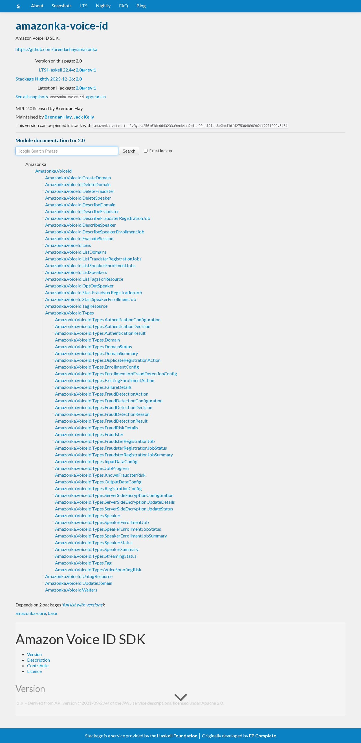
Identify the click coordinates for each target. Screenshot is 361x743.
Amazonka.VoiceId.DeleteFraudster (79, 191)
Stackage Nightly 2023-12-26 (45, 78)
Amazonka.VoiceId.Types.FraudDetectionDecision (103, 407)
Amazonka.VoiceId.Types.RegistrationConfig (98, 488)
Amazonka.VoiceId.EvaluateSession (79, 238)
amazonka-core (31, 613)
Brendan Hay (58, 116)
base (52, 613)
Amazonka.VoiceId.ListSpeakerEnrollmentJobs (90, 265)
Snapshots (62, 5)
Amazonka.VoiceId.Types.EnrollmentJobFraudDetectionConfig (116, 373)
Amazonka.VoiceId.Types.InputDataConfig (96, 461)
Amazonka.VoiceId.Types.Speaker (87, 515)
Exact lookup (160, 150)
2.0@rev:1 (86, 69)
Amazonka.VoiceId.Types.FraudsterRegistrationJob (105, 441)
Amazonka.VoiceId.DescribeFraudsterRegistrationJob (97, 218)
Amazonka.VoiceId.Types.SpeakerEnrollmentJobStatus (108, 529)
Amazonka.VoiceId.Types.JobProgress (92, 468)
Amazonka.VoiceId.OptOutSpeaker (79, 285)
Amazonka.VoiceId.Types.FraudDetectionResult (101, 420)
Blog (141, 5)
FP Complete (262, 735)
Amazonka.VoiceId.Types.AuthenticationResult (100, 333)
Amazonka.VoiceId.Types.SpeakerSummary (96, 549)
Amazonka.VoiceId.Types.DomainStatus (93, 346)
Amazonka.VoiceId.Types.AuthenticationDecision (102, 326)
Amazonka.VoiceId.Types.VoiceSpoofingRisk (98, 569)
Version (34, 654)
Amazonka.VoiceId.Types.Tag (83, 562)
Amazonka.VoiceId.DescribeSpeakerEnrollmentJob (94, 231)
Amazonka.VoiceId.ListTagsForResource (84, 279)
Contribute (38, 665)
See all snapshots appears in (61, 96)
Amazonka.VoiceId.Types (69, 312)
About (37, 5)
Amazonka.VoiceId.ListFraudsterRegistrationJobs (93, 258)
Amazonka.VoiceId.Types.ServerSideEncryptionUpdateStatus (114, 508)
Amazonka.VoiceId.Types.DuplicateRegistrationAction (107, 360)
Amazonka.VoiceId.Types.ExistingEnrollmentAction (104, 380)
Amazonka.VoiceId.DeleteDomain (78, 184)
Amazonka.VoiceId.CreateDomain (78, 177)
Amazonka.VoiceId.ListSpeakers (76, 272)
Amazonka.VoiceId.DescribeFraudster (82, 211)
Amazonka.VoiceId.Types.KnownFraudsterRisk (100, 475)
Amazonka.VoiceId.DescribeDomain (80, 204)
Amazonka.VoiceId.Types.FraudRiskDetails (96, 427)
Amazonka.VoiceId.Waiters (71, 589)
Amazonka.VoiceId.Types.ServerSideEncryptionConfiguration (114, 495)
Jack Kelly (84, 116)
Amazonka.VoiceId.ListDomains (76, 252)
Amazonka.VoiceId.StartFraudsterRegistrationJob (93, 292)
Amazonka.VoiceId (53, 170)
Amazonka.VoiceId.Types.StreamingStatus (96, 556)
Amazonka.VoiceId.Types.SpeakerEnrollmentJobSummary (111, 535)
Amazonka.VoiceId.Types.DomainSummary (96, 353)
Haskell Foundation (177, 735)
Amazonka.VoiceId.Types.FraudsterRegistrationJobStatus (111, 447)
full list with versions (82, 604)
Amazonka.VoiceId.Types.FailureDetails (93, 387)
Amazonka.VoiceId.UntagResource (79, 576)
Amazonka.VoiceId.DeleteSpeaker (78, 197)
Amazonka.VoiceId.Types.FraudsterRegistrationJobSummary (114, 454)
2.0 (79, 78)
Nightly (103, 5)
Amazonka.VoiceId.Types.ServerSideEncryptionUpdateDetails (115, 502)
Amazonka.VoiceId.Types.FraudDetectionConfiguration (108, 400)
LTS (83, 5)
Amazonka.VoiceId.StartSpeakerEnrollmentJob (90, 299)
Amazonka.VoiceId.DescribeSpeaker (80, 224)
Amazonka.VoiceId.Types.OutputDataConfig (98, 481)
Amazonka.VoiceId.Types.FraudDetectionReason (102, 414)
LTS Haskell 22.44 (56, 69)
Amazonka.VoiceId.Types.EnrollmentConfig (97, 366)
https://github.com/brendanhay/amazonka (56, 49)
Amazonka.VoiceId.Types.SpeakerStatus (94, 542)
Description (38, 659)
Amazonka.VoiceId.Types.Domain (87, 339)
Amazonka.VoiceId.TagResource (76, 306)
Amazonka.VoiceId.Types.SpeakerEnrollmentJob (102, 522)
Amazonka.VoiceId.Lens (68, 245)
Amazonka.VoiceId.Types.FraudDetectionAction (101, 393)
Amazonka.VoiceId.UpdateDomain (78, 583)
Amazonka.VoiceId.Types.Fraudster (89, 434)
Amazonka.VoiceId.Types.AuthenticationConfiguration (107, 319)
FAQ (123, 5)
